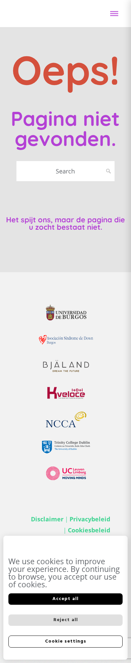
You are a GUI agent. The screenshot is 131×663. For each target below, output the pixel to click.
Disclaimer (47, 519)
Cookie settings (65, 641)
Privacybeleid (90, 519)
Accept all (65, 599)
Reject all (65, 620)
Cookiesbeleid (89, 530)
